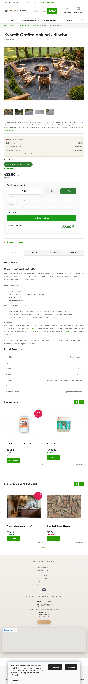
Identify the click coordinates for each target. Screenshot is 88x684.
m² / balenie (10, 197)
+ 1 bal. (68, 191)
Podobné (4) (73, 253)
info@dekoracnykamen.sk (12, 3)
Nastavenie (17, 680)
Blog (38, 581)
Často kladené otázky (42, 576)
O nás (38, 584)
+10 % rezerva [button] (12, 212)
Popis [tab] (14, 253)
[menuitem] (11, 20)
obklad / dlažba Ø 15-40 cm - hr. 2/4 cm (18, 164)
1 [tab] (43, 469)
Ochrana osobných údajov (44, 573)
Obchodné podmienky (43, 567)
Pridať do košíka (41, 218)
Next (81, 402)
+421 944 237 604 (46, 601)
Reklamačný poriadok (42, 570)
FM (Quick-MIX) (67, 331)
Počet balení (45, 197)
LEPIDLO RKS (36, 325)
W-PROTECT (31, 328)
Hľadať (52, 11)
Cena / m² (44, 204)
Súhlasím (71, 667)
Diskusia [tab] (34, 253)
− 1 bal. (51, 191)
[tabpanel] (24, 436)
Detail (53, 458)
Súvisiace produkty (53, 253)
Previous (76, 402)
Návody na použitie (42, 579)
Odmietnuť (55, 667)
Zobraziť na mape (44, 622)
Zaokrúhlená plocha (12, 204)
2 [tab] (45, 469)
